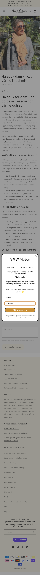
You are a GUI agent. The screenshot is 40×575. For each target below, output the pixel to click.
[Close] (36, 256)
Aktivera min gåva (20, 310)
